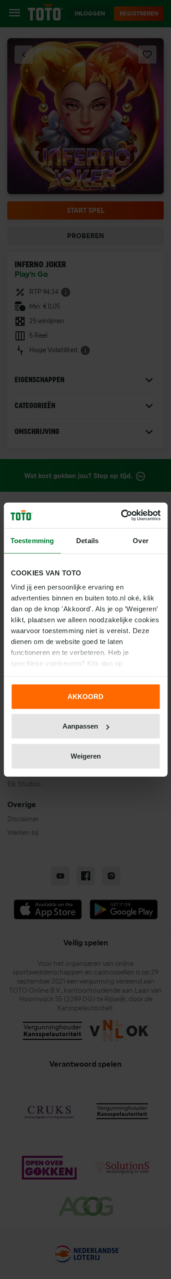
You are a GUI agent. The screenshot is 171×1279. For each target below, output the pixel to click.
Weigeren (86, 755)
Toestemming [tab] (32, 540)
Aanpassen (80, 726)
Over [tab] (140, 540)
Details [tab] (87, 540)
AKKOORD (85, 696)
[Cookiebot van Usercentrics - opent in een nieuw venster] (122, 515)
